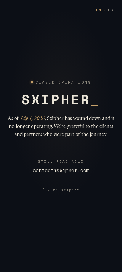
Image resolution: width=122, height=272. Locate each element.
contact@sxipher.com (61, 170)
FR (110, 9)
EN (98, 9)
